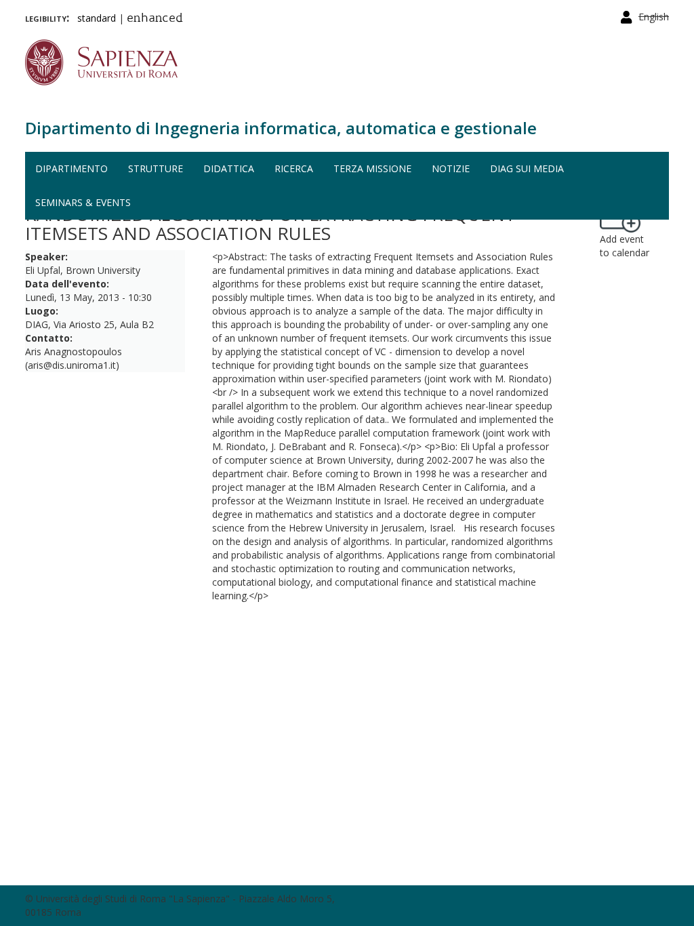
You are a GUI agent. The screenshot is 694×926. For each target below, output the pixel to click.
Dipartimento (71, 168)
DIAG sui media (527, 168)
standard (96, 18)
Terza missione (372, 168)
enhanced (155, 19)
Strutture (155, 168)
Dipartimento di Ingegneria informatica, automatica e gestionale (281, 128)
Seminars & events (83, 202)
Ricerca (293, 168)
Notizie (451, 168)
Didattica (228, 168)
